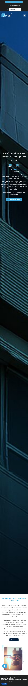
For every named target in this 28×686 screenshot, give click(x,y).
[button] (24, 15)
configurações (10, 681)
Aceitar (4, 683)
